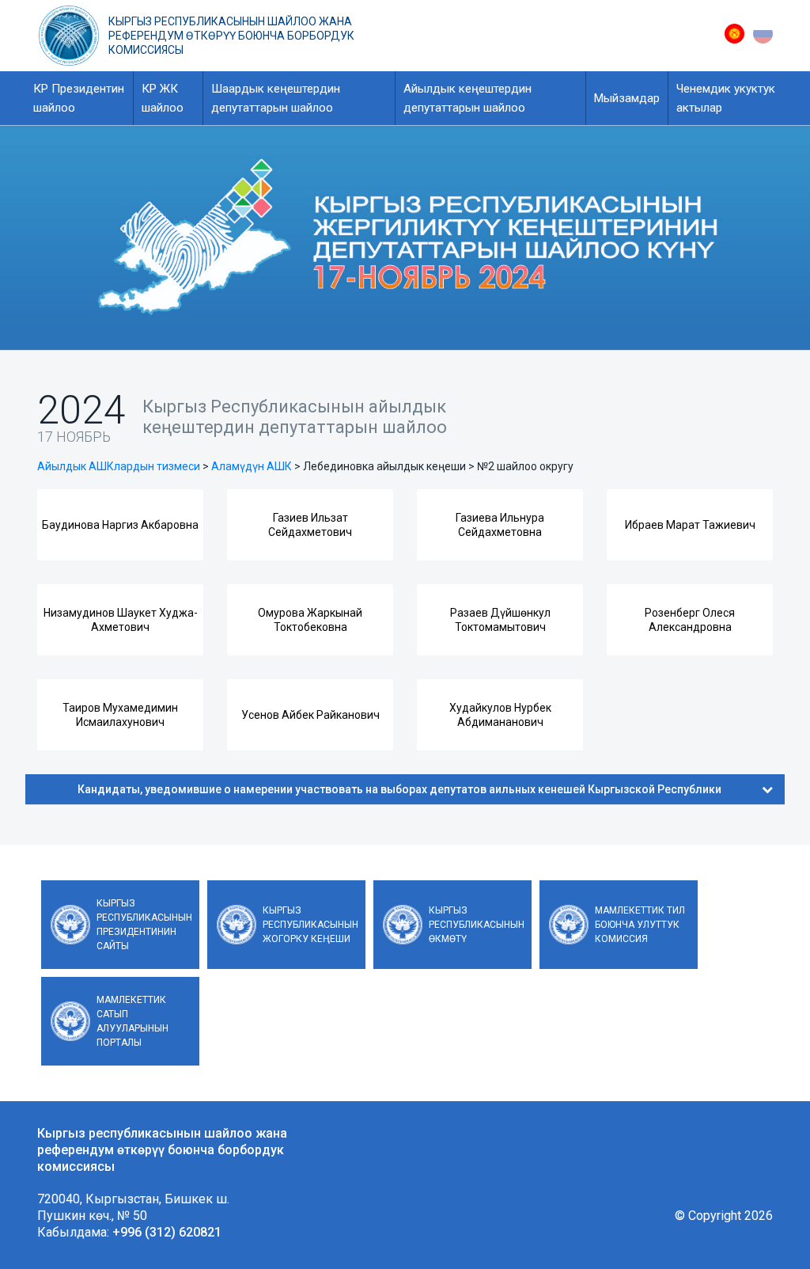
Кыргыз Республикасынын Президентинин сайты (144, 925)
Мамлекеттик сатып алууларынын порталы (132, 1021)
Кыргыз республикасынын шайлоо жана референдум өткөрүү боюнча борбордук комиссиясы (231, 35)
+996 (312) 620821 (166, 1232)
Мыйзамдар (627, 98)
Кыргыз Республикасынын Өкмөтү (476, 924)
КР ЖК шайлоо (163, 98)
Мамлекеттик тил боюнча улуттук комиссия (640, 924)
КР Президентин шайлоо (78, 98)
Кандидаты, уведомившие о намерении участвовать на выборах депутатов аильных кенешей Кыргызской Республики (399, 789)
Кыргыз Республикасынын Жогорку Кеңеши (310, 924)
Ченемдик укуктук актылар (725, 98)
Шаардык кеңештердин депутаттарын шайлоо (275, 98)
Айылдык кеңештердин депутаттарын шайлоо (467, 98)
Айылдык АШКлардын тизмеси (118, 466)
